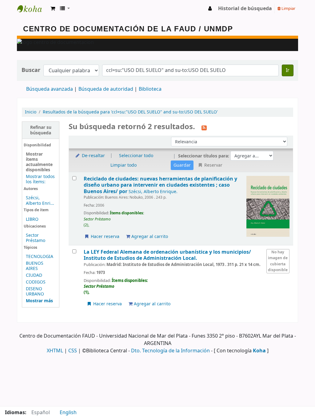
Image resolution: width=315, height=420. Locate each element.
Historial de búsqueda (245, 8)
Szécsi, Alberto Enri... (40, 200)
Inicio (30, 112)
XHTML (55, 351)
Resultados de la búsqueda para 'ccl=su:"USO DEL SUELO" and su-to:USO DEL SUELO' (130, 112)
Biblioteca (150, 89)
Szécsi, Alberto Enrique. (153, 191)
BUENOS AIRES (34, 266)
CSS (72, 351)
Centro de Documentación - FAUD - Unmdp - (32, 8)
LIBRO (32, 219)
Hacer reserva (104, 236)
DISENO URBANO (35, 291)
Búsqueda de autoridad (105, 89)
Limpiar (288, 8)
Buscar (31, 70)
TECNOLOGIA (39, 256)
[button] (53, 8)
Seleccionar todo (136, 156)
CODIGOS (36, 282)
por (160, 185)
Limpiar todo (123, 165)
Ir (287, 70)
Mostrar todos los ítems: (40, 179)
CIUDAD (34, 275)
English (68, 412)
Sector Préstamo (35, 238)
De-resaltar (93, 156)
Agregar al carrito (149, 236)
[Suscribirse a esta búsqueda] (204, 127)
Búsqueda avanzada (49, 89)
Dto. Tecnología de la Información (170, 351)
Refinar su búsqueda (40, 130)
